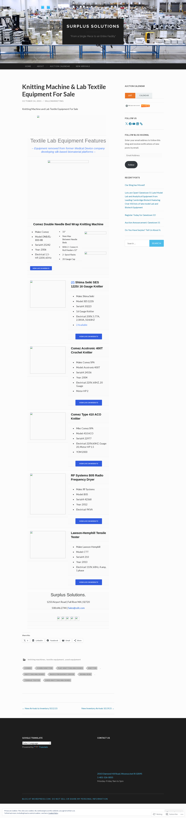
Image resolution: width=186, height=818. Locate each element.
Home (28, 66)
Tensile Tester (32, 680)
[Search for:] (144, 243)
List (130, 95)
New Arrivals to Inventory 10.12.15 (39, 708)
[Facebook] (130, 123)
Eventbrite (145, 105)
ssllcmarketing (54, 101)
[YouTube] (133, 123)
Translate (43, 747)
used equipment (73, 659)
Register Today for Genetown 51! (140, 215)
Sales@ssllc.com (76, 608)
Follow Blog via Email (137, 135)
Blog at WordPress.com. (36, 799)
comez (28, 668)
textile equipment (55, 659)
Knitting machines (34, 674)
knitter (92, 668)
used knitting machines (57, 680)
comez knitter (44, 668)
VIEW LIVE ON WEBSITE (88, 336)
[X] (126, 123)
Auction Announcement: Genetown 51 (142, 222)
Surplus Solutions (93, 26)
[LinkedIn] (137, 123)
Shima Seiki (85, 674)
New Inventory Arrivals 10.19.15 (97, 708)
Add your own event (133, 105)
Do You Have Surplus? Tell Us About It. (143, 230)
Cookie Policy (53, 813)
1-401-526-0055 (105, 777)
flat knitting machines (70, 668)
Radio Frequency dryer (62, 674)
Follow (131, 164)
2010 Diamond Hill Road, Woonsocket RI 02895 (119, 773)
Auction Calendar (60, 66)
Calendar (144, 95)
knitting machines (36, 659)
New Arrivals (83, 66)
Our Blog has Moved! (135, 185)
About (40, 66)
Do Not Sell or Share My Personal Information (80, 799)
